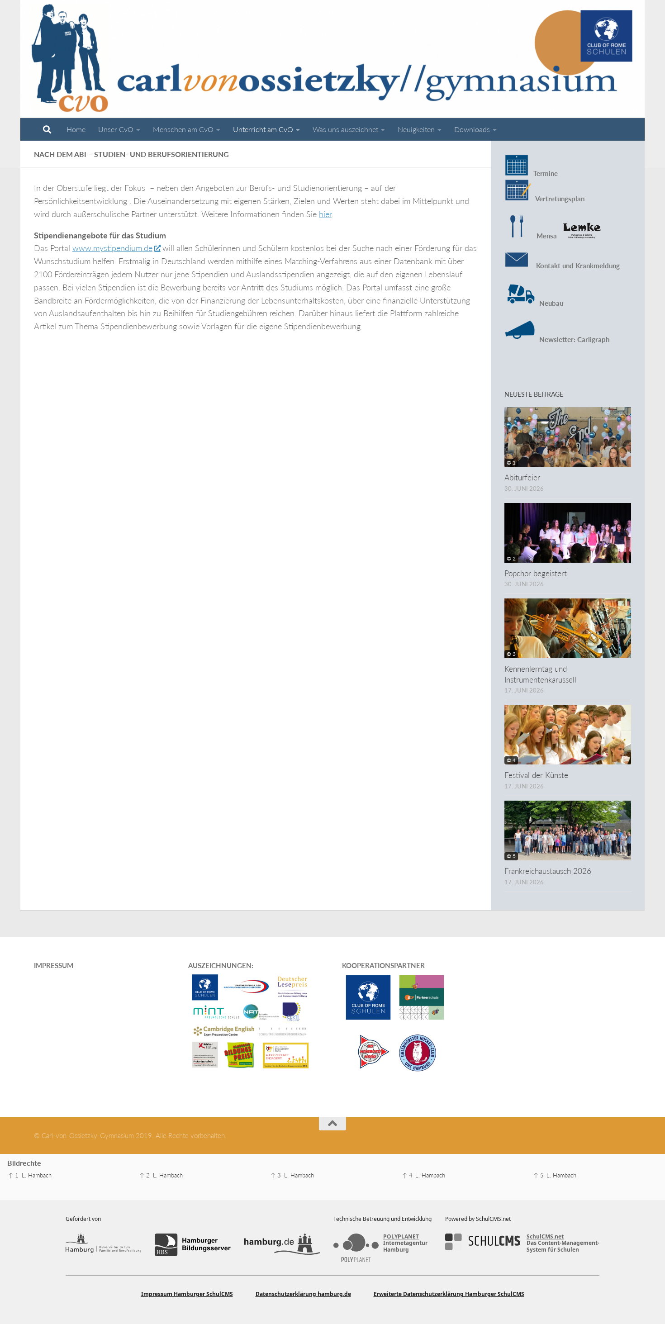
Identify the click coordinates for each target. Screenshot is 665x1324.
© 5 (511, 856)
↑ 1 (14, 1175)
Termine (545, 173)
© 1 (511, 462)
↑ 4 (408, 1175)
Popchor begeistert (535, 573)
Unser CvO (115, 129)
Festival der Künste (536, 775)
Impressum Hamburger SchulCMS (187, 1294)
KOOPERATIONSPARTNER (383, 965)
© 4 (511, 760)
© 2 (511, 558)
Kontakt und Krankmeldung (574, 265)
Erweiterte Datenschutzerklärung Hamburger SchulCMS (449, 1294)
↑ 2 (145, 1175)
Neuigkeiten (416, 129)
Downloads (472, 129)
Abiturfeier (522, 477)
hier (325, 214)
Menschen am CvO (183, 129)
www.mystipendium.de (112, 248)
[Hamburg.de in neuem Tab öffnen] (282, 1245)
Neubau (551, 303)
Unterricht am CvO (263, 129)
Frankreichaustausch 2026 (547, 871)
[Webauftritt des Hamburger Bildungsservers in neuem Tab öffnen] (192, 1245)
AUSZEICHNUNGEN (220, 965)
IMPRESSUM (53, 965)
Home (76, 129)
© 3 (511, 653)
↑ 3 (276, 1175)
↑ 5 (539, 1175)
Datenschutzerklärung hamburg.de (303, 1294)
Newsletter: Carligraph (573, 339)
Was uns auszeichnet (345, 129)
